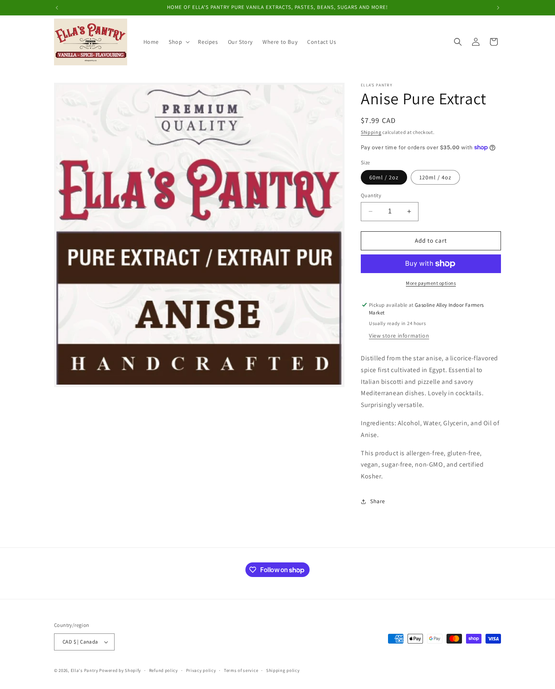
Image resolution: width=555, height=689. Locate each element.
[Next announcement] (498, 7)
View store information (399, 335)
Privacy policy (201, 670)
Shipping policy (283, 670)
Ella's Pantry (84, 670)
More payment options (431, 283)
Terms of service (241, 670)
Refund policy (163, 670)
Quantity (371, 195)
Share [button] (377, 501)
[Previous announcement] (57, 7)
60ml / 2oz (384, 177)
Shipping (371, 132)
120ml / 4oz (435, 177)
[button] (178, 41)
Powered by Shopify (120, 670)
